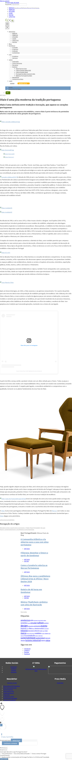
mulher (43, 633)
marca (6, 520)
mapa (46, 631)
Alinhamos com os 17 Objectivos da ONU (36, 670)
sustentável (40, 638)
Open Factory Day (21, 68)
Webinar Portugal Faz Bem (24, 76)
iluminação (46, 628)
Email (2, 750)
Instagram (27, 649)
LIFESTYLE (12, 17)
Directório (12, 31)
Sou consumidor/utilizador (22, 753)
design (24, 625)
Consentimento (5, 755)
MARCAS (24, 8)
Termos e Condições (10, 700)
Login (10, 81)
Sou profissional (7, 753)
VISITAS (11, 15)
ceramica (24, 623)
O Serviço (15, 49)
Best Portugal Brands (10, 688)
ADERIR (12, 83)
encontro (31, 626)
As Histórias (16, 53)
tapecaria (47, 638)
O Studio (15, 47)
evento (44, 625)
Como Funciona (8, 689)
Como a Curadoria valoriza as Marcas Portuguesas (34, 566)
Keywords (8, 4)
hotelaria (42, 628)
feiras (33, 628)
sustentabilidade (28, 637)
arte (31, 620)
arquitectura (25, 620)
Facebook (27, 654)
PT (8, 93)
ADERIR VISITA (23, 83)
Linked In (27, 650)
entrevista (37, 626)
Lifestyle (36, 631)
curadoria (46, 623)
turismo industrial (33, 640)
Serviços (15, 58)
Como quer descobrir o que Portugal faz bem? (13, 752)
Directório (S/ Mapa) (15, 89)
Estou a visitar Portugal (39, 753)
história (37, 628)
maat (43, 630)
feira (30, 628)
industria (24, 630)
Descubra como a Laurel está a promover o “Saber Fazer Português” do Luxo (22, 528)
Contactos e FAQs (17, 79)
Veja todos (24, 612)
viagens (43, 640)
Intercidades (31, 631)
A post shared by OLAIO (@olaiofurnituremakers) (29, 371)
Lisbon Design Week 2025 (23, 70)
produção (31, 635)
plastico (22, 635)
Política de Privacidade (10, 698)
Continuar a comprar (10, 743)
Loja (10, 54)
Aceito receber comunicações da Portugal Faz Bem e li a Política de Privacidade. (25, 757)
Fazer (27, 628)
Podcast (26, 635)
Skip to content (4, 1)
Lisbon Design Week (22, 72)
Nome (2, 748)
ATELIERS (12, 11)
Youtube (26, 652)
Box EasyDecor (43, 620)
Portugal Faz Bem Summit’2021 (25, 74)
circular (33, 622)
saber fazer (40, 635)
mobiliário (11, 520)
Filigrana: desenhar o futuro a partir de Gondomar (34, 554)
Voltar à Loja (16, 740)
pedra (49, 633)
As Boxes (15, 51)
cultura (2, 520)
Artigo (39, 620)
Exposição (23, 628)
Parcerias (15, 65)
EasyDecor (12, 46)
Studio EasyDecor (9, 693)
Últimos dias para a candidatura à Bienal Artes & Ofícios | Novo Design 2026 (35, 579)
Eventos (14, 67)
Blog (10, 44)
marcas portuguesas (30, 633)
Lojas (41, 631)
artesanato (35, 620)
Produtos (15, 56)
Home (10, 87)
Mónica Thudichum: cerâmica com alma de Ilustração (34, 603)
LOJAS (11, 13)
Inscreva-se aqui (12, 683)
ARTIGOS (3, 95)
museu (46, 633)
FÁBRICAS (12, 9)
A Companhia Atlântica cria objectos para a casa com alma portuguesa (34, 542)
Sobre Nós (15, 61)
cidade (29, 623)
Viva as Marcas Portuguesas (12, 686)
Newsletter (15, 77)
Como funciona (17, 63)
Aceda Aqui (60, 683)
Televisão (23, 640)
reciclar (36, 635)
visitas (48, 640)
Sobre (10, 60)
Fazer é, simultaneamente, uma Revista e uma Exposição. (17, 529)
